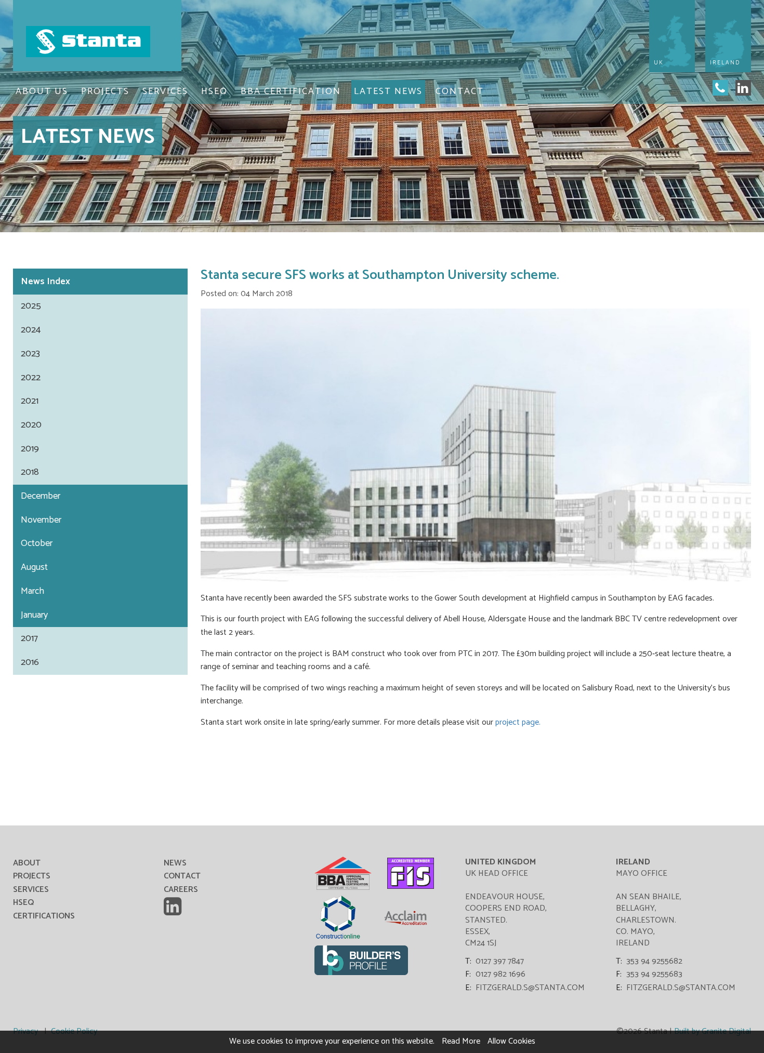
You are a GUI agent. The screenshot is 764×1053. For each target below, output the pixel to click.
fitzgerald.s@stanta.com (530, 988)
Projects (105, 91)
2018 (30, 472)
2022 (31, 377)
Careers (181, 890)
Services (165, 91)
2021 (29, 401)
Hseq (214, 91)
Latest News (388, 91)
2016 (30, 662)
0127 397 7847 (500, 961)
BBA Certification (291, 91)
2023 (30, 354)
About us (42, 91)
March (32, 591)
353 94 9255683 (654, 974)
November (41, 520)
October (36, 543)
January (34, 615)
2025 (31, 306)
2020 (31, 425)
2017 (29, 638)
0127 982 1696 (500, 974)
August (34, 567)
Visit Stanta (97, 41)
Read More (461, 1041)
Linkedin (174, 906)
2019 (30, 449)
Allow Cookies (511, 1041)
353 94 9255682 (654, 961)
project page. (518, 722)
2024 (31, 330)
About (27, 863)
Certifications (44, 916)
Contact (460, 91)
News (100, 282)
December (40, 496)
